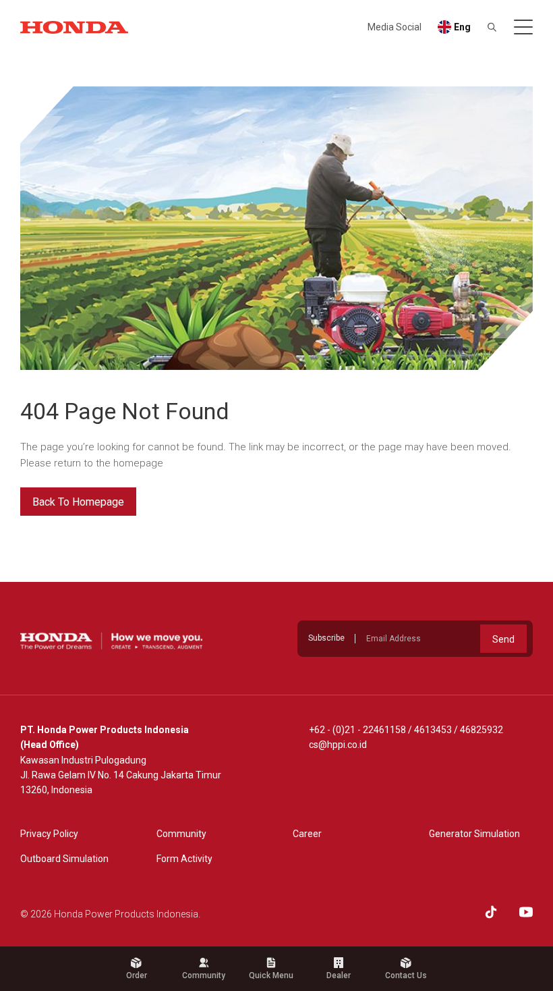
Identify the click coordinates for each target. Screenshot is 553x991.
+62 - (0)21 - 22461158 (357, 729)
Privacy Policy (49, 833)
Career (307, 833)
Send (503, 639)
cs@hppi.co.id (338, 744)
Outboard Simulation (64, 858)
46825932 (481, 729)
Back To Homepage (78, 501)
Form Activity (184, 858)
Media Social (394, 27)
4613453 (433, 729)
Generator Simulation (474, 833)
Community (181, 833)
